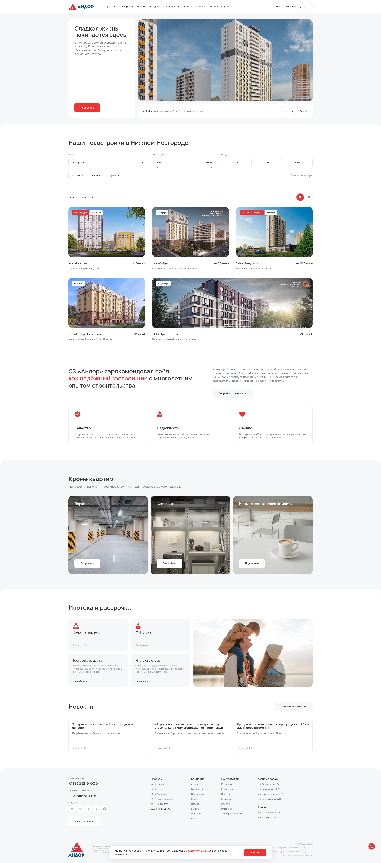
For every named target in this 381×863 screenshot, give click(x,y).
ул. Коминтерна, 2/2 (269, 789)
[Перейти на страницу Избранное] (301, 6)
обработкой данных (198, 850)
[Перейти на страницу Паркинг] (108, 535)
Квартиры (127, 6)
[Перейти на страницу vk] (80, 809)
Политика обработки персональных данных (291, 851)
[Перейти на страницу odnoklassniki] (96, 809)
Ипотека (170, 6)
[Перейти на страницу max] (104, 809)
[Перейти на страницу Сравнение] (309, 6)
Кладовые (155, 6)
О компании (185, 6)
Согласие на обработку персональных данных (289, 847)
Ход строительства (207, 6)
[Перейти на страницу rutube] (72, 809)
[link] (213, 213)
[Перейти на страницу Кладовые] (190, 535)
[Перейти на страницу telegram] (88, 809)
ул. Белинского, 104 (268, 784)
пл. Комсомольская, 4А (270, 794)
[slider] (157, 167)
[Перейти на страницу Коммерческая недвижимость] (273, 535)
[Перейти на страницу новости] (108, 736)
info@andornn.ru (82, 795)
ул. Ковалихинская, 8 (269, 799)
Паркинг (142, 6)
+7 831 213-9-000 (286, 6)
